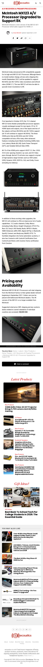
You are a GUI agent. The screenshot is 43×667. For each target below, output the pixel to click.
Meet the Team (19, 642)
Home (15, 351)
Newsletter (35, 642)
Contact (11, 642)
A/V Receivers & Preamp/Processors (27, 353)
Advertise (28, 642)
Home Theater (7, 353)
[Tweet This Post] (17, 38)
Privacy (22, 643)
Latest (20, 351)
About (6, 642)
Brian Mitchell (17, 33)
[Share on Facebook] (13, 38)
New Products (30, 351)
